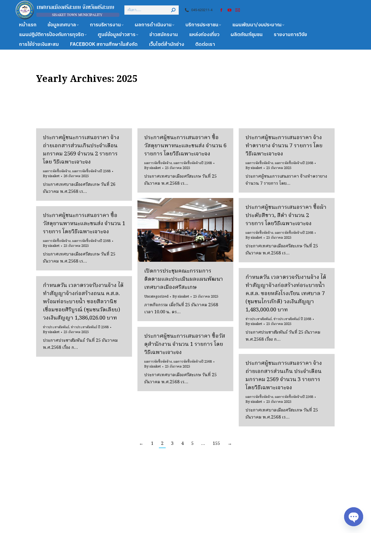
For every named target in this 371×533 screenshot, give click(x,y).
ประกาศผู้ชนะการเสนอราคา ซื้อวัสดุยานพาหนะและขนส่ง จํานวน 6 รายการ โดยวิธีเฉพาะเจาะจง (185, 145)
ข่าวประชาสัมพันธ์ (259, 319)
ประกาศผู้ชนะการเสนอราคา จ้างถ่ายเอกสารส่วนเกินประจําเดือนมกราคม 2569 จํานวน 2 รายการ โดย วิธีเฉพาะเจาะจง (81, 150)
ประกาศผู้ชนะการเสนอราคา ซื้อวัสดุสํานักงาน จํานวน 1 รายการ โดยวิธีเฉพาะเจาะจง (184, 344)
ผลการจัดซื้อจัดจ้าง (57, 171)
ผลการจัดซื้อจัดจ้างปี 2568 (91, 171)
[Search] (173, 10)
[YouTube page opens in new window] (229, 10)
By (51, 176)
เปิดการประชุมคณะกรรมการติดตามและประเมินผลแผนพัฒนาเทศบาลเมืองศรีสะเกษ (183, 279)
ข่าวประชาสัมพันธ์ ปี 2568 (292, 319)
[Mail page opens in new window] (237, 10)
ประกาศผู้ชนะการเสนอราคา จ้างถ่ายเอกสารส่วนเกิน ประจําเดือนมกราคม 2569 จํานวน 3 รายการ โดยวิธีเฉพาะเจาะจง (284, 375)
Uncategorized (156, 296)
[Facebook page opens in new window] (221, 10)
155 (216, 443)
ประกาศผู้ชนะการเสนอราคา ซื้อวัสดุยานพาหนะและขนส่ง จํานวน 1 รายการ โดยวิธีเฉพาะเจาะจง (84, 223)
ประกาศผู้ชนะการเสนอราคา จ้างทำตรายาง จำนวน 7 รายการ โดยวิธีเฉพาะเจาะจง (284, 145)
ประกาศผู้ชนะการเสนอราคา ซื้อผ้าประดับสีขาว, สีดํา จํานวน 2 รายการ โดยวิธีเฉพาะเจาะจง (286, 215)
